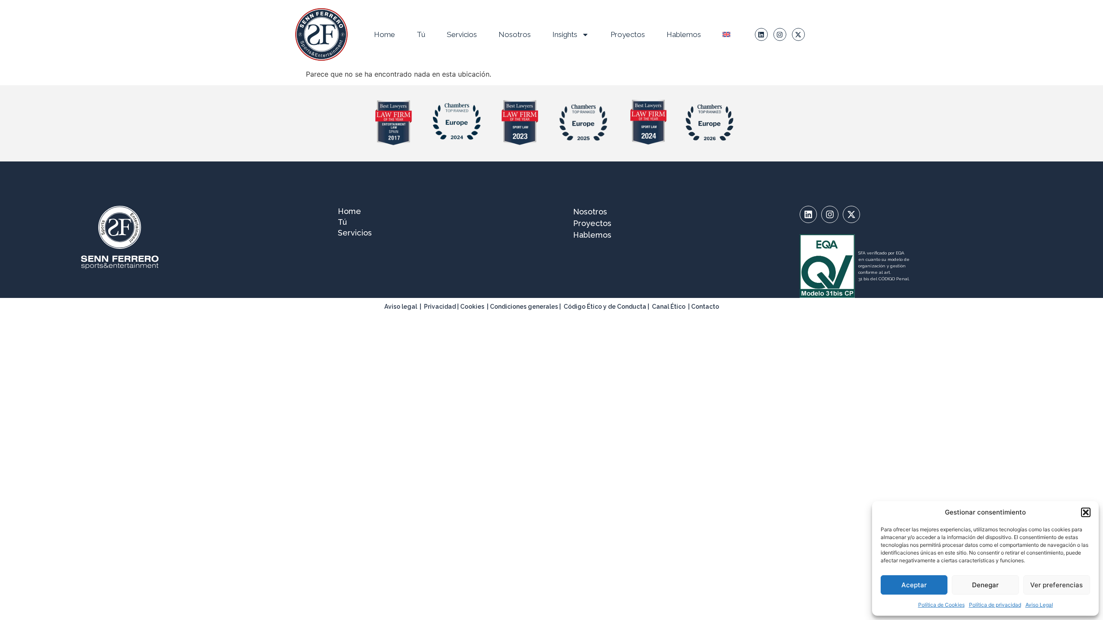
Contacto (705, 306)
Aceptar (914, 585)
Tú (421, 34)
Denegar (985, 585)
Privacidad (440, 306)
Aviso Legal (1039, 604)
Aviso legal (400, 306)
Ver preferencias (1056, 585)
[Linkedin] (761, 34)
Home (384, 34)
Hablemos (684, 34)
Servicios (462, 34)
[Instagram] (779, 34)
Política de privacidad (995, 604)
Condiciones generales (524, 306)
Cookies (472, 306)
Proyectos (628, 34)
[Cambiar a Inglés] (726, 34)
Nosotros (515, 34)
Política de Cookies (941, 604)
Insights (564, 34)
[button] (1085, 512)
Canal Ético (668, 306)
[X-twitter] (798, 34)
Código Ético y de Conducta (605, 306)
